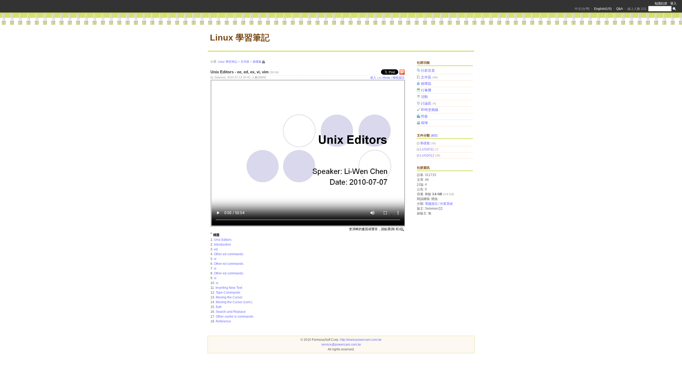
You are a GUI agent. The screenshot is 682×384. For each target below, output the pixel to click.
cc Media (384, 77)
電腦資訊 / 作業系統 (439, 204)
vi (215, 259)
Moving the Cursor (229, 297)
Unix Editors (223, 240)
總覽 (434, 135)
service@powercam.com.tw (341, 344)
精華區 (426, 84)
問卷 (424, 116)
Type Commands (228, 292)
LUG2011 (427, 149)
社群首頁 (428, 71)
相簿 (424, 123)
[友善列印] (263, 62)
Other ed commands (228, 254)
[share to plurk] (402, 73)
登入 (673, 3)
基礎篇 (425, 143)
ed (216, 249)
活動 (424, 97)
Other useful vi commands (234, 316)
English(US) (603, 9)
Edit (218, 307)
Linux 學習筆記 (240, 37)
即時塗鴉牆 (429, 110)
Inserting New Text (229, 288)
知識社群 (661, 3)
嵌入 (373, 77)
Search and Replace (231, 312)
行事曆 (426, 90)
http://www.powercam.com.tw (360, 340)
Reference (223, 321)
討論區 (428, 103)
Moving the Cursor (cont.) (234, 302)
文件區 (429, 77)
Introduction (222, 244)
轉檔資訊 (398, 77)
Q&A (619, 9)
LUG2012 (427, 155)
